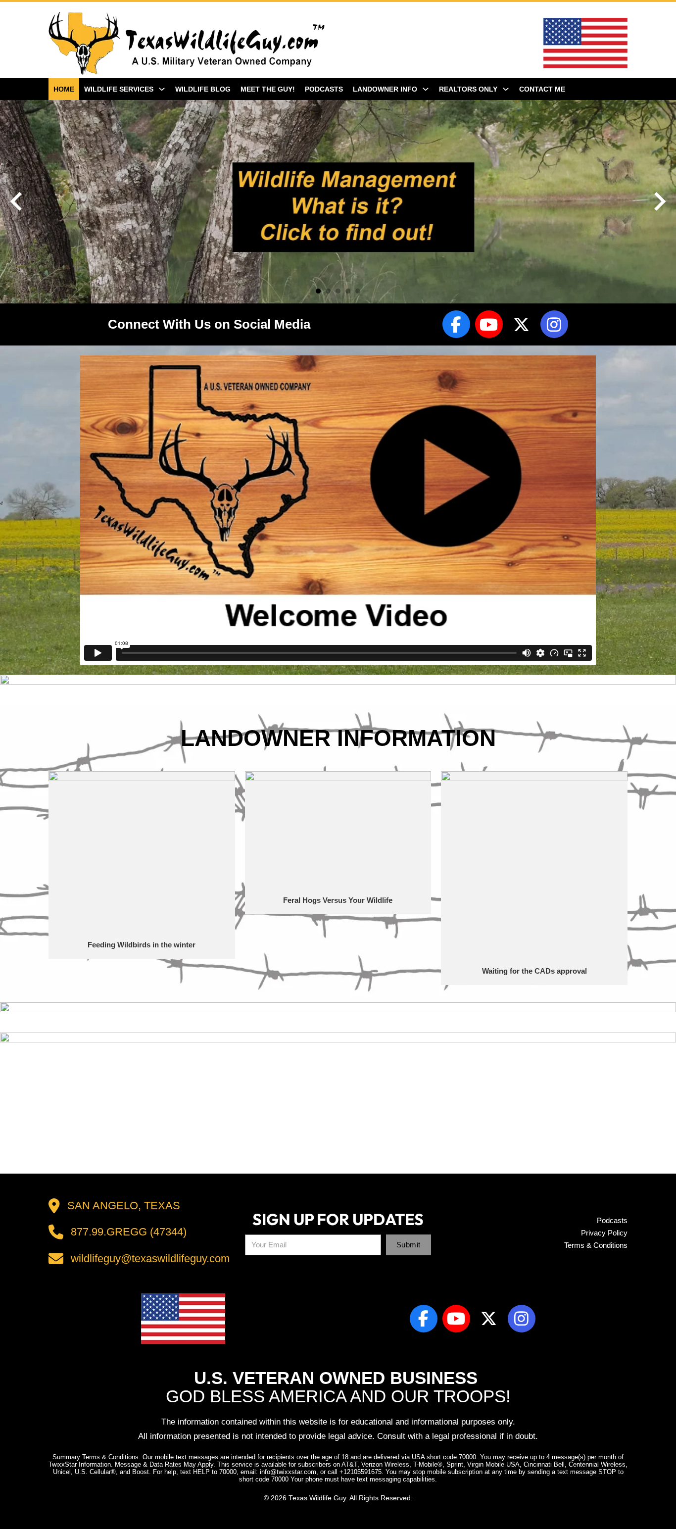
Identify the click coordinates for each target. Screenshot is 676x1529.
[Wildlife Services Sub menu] (164, 89)
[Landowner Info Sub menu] (428, 89)
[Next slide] (658, 201)
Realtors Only (468, 89)
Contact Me (542, 89)
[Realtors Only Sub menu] (508, 89)
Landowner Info (385, 89)
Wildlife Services (118, 89)
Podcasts (324, 89)
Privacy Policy (604, 1233)
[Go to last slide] (17, 201)
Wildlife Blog (203, 89)
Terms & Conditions (596, 1245)
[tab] (318, 291)
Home (63, 89)
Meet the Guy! (268, 89)
